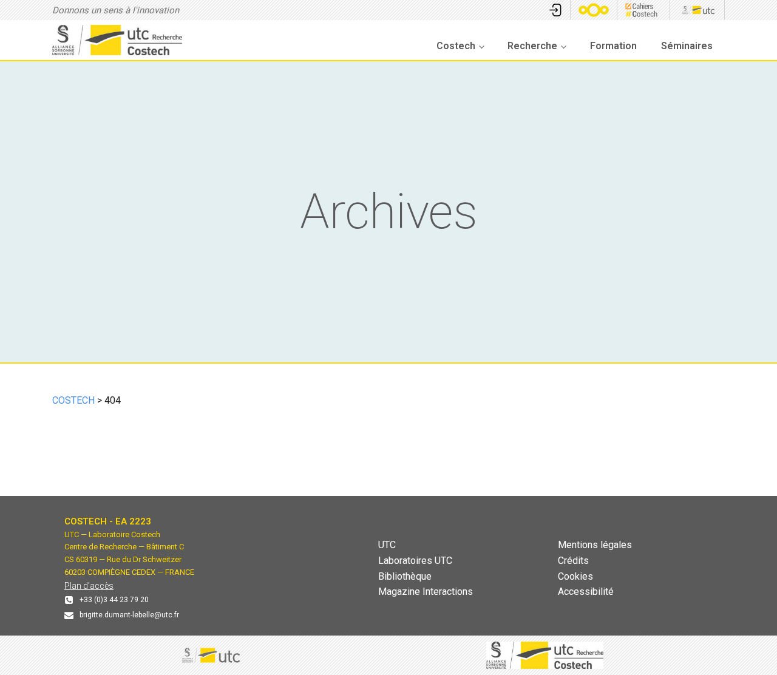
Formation (613, 46)
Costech (455, 46)
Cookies (575, 576)
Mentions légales (595, 545)
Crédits (573, 560)
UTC (387, 545)
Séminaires (687, 46)
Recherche (532, 46)
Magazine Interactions (425, 591)
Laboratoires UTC (415, 560)
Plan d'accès (89, 586)
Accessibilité (586, 591)
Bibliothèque (405, 576)
